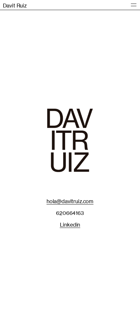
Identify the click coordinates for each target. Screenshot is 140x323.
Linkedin (70, 224)
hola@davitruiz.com (70, 201)
